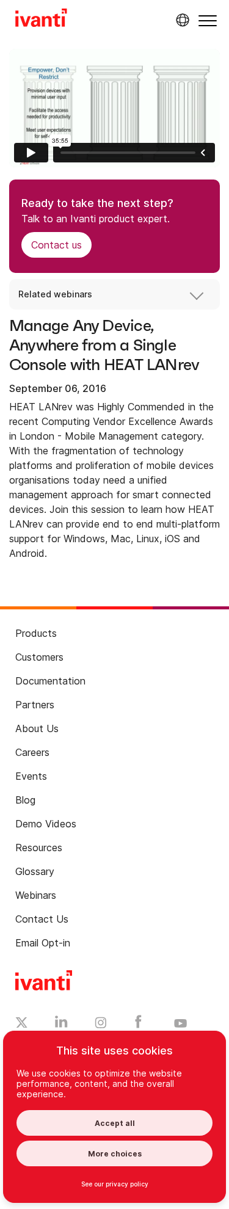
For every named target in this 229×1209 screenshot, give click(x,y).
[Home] (41, 20)
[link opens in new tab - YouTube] (180, 1024)
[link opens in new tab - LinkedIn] (61, 1024)
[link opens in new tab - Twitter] (21, 1024)
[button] (207, 20)
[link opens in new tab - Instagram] (101, 1024)
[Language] (180, 20)
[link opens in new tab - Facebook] (138, 1024)
